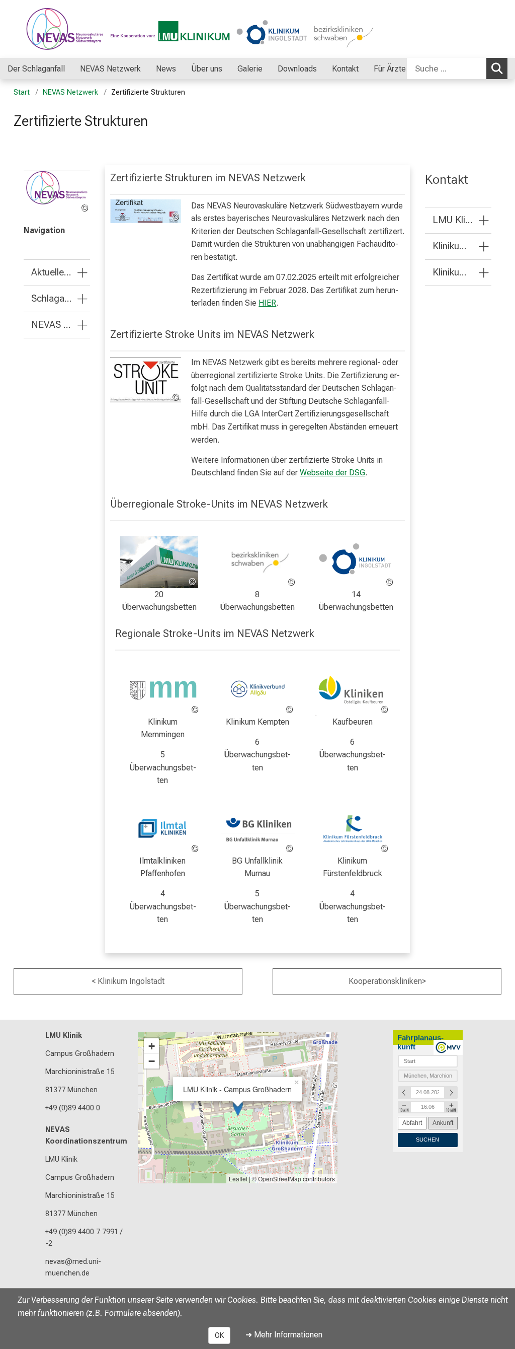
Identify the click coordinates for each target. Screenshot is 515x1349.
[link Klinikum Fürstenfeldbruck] (352, 829)
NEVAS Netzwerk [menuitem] (110, 69)
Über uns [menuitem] (206, 69)
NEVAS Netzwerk (70, 92)
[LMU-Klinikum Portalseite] (68, 29)
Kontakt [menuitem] (345, 69)
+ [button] (151, 1045)
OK (219, 1335)
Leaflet (238, 1178)
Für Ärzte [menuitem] (390, 69)
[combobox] (457, 68)
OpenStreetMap (279, 1178)
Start (22, 92)
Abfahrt (412, 1122)
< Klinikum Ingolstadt (128, 981)
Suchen (496, 68)
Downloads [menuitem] (297, 69)
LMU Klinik (63, 1035)
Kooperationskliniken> (387, 981)
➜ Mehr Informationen (283, 1334)
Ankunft (443, 1122)
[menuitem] (75, 68)
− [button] (151, 1061)
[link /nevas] (57, 192)
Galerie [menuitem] (250, 69)
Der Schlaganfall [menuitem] (36, 69)
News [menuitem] (166, 69)
